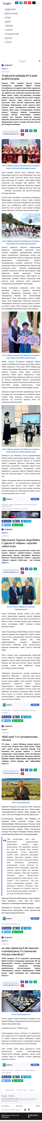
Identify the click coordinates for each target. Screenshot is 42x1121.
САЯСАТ (9, 30)
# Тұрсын (15, 710)
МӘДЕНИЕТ (10, 9)
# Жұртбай (24, 710)
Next (38, 1090)
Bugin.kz (5, 69)
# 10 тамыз (6, 924)
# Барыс (33, 710)
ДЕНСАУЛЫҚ (11, 13)
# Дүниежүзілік (7, 1070)
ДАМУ (8, 21)
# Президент (6, 710)
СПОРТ (8, 42)
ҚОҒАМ (8, 38)
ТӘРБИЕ (9, 26)
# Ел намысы (6, 1073)
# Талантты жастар (20, 509)
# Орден (5, 713)
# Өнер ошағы (7, 509)
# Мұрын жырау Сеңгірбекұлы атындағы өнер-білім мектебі (19, 505)
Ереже (38, 1106)
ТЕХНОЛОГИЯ (12, 34)
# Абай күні (15, 924)
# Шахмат (18, 1070)
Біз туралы (5, 1106)
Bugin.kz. (5, 563)
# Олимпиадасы (29, 1070)
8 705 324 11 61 (33, 1116)
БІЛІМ (8, 17)
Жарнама (19, 1106)
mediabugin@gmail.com (11, 134)
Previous (3, 1090)
